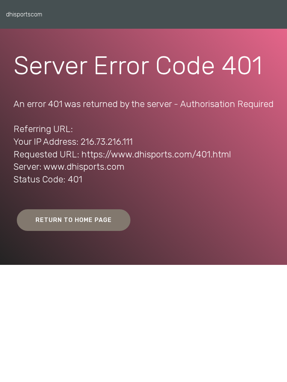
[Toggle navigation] (275, 12)
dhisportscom (24, 14)
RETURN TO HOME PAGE (74, 219)
